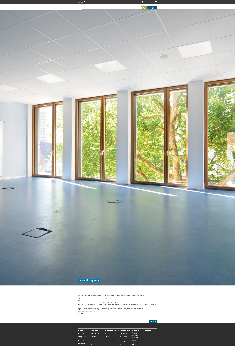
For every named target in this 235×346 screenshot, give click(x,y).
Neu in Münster (122, 344)
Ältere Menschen (122, 342)
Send (106, 333)
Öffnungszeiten (81, 340)
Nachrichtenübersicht (96, 333)
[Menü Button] (156, 2)
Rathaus (80, 331)
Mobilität (134, 340)
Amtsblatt (93, 336)
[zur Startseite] (149, 7)
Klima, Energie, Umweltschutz (135, 336)
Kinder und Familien (123, 336)
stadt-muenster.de (85, 327)
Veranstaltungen (110, 331)
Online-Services (81, 333)
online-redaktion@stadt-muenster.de (86, 311)
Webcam (93, 339)
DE (148, 2)
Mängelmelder (81, 343)
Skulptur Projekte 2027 (110, 339)
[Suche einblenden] (142, 2)
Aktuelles (94, 331)
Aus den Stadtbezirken (123, 333)
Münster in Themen (135, 332)
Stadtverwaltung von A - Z (82, 337)
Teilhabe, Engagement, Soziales (137, 343)
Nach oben (154, 321)
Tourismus (148, 331)
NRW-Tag (107, 336)
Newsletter (94, 342)
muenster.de (81, 2)
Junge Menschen (122, 339)
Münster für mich (124, 331)
